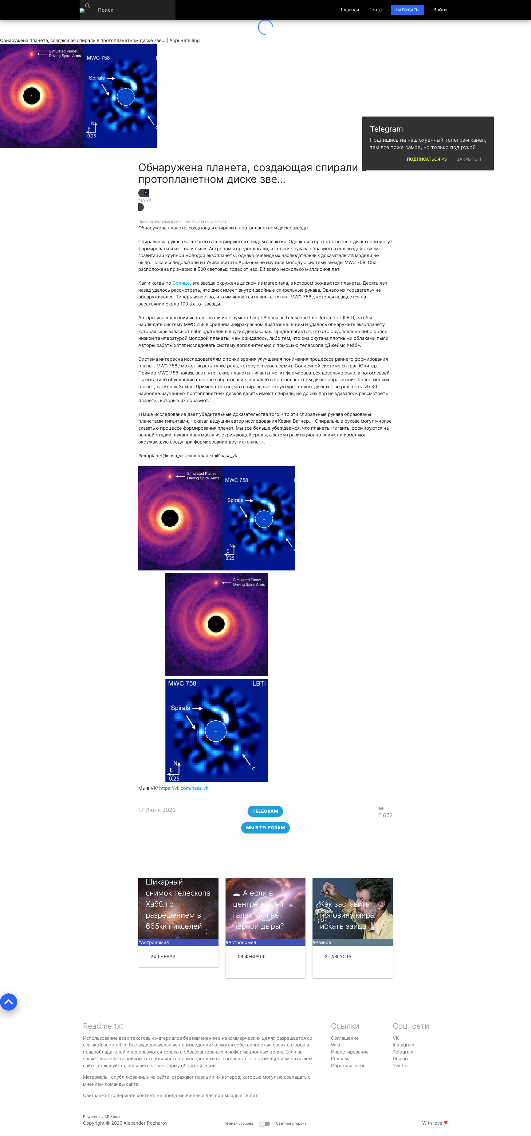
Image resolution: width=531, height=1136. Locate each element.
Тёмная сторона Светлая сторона (265, 1123)
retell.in (118, 1045)
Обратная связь (348, 1066)
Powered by (102, 1116)
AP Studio (112, 1116)
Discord (401, 1058)
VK (396, 1038)
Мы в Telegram (265, 827)
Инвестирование (350, 1052)
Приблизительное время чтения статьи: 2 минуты (182, 221)
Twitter (400, 1066)
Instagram (403, 1045)
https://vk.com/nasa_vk (183, 788)
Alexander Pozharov (145, 1123)
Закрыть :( (469, 159)
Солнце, (181, 283)
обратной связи (198, 1066)
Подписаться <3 (427, 159)
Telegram (265, 811)
